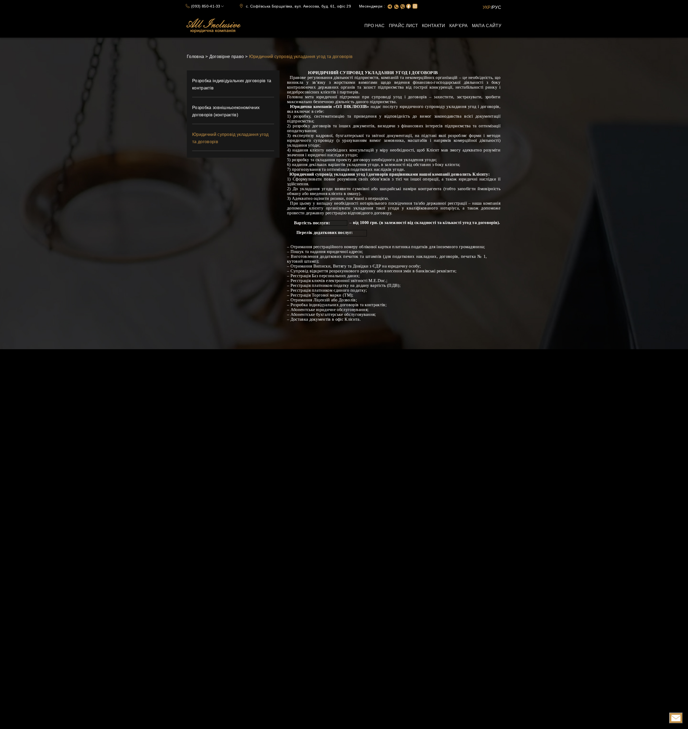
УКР (487, 7)
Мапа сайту (486, 25)
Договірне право (226, 56)
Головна (195, 56)
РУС (496, 7)
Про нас (374, 25)
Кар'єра (458, 25)
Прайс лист (403, 25)
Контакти (433, 25)
